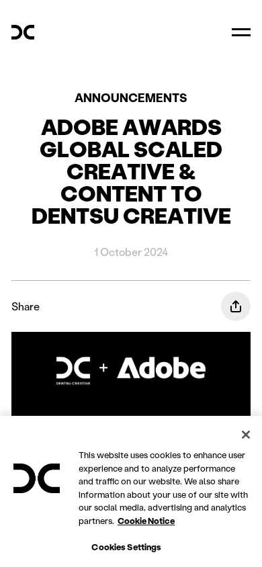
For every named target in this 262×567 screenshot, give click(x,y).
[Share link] (236, 306)
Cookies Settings (126, 546)
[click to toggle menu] (241, 32)
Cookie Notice (146, 520)
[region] (131, 491)
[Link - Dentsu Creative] (22, 32)
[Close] (246, 434)
